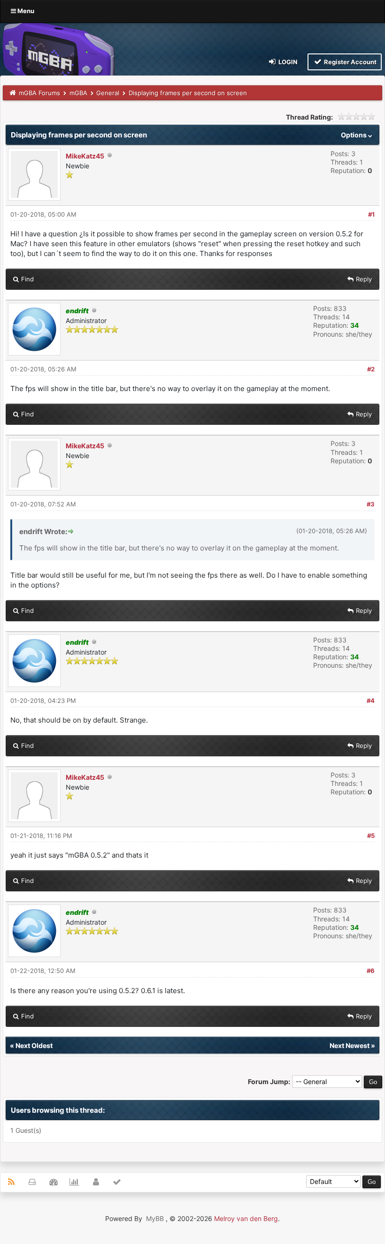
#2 (371, 369)
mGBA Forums (39, 93)
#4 (371, 700)
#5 (371, 835)
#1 (371, 214)
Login (287, 62)
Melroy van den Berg (246, 1218)
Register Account (350, 62)
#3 (371, 504)
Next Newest (350, 1045)
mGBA (78, 93)
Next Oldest (34, 1045)
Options (354, 135)
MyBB (155, 1218)
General (107, 93)
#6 (371, 970)
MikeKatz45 (85, 156)
